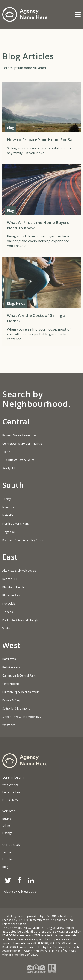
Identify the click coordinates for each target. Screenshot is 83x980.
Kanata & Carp (11, 700)
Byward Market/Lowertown (19, 435)
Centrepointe (11, 684)
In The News (10, 800)
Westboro (8, 725)
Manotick (8, 507)
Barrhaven (9, 659)
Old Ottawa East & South (18, 460)
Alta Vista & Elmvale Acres (19, 571)
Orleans (7, 612)
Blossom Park (11, 595)
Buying (6, 819)
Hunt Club (8, 604)
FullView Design (28, 892)
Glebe (6, 452)
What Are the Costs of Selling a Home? (41, 301)
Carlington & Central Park (18, 675)
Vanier (6, 628)
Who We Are (10, 785)
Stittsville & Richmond (16, 708)
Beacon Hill (9, 579)
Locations (8, 859)
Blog (5, 867)
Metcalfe (7, 515)
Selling (6, 826)
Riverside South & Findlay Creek (22, 540)
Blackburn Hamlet (14, 587)
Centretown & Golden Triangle (22, 443)
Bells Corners (11, 667)
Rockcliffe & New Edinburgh (20, 620)
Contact (7, 852)
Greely (6, 499)
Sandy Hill (8, 468)
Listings (7, 833)
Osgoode (8, 532)
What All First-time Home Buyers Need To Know (41, 208)
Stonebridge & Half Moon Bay (21, 717)
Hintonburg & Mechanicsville (20, 692)
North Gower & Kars (15, 524)
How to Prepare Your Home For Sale (41, 121)
